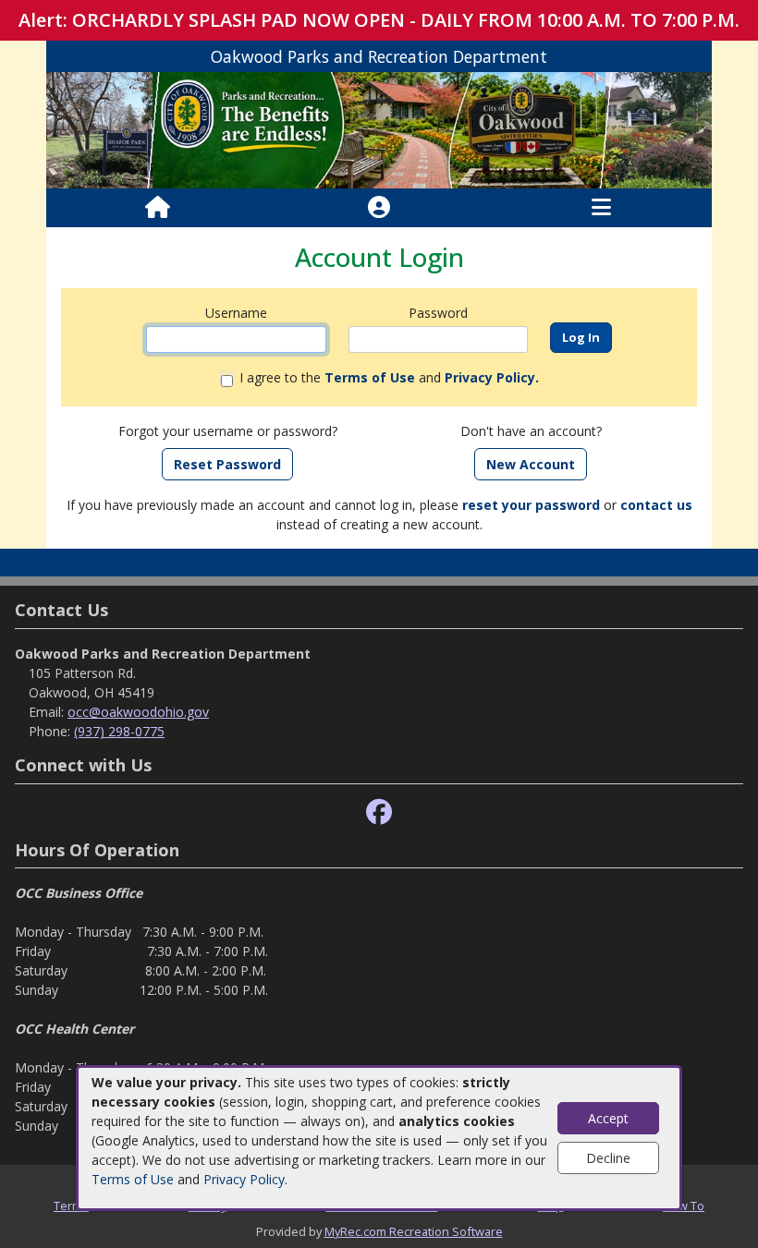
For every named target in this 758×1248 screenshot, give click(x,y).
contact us (656, 505)
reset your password (531, 505)
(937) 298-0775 (119, 731)
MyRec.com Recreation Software (413, 1231)
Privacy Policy (244, 1179)
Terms (71, 1205)
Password (438, 312)
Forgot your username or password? (227, 431)
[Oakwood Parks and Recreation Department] (379, 129)
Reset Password (227, 464)
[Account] (379, 207)
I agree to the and (389, 377)
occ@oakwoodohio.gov (138, 712)
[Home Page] (157, 207)
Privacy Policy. (492, 377)
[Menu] (601, 207)
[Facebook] (379, 812)
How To (683, 1205)
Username (236, 312)
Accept (608, 1118)
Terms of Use (133, 1179)
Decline (608, 1158)
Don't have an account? (531, 431)
